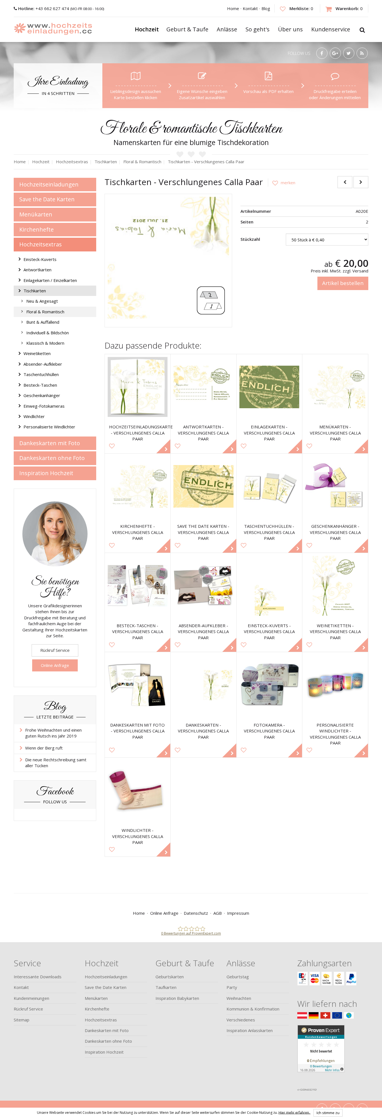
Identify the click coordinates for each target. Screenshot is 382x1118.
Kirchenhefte (36, 229)
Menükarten (35, 214)
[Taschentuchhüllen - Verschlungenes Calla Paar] (269, 486)
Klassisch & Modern (45, 343)
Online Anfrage (55, 665)
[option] (168, 258)
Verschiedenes (241, 1020)
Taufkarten (165, 987)
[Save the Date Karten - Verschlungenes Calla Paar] (203, 486)
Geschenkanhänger (41, 395)
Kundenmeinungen (31, 998)
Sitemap (21, 1020)
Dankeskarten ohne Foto (52, 458)
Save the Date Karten (47, 199)
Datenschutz (196, 913)
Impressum (238, 913)
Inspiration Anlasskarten (250, 1030)
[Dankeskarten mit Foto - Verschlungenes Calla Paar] (138, 685)
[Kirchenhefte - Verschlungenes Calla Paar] (138, 486)
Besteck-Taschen (40, 385)
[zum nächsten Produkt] (360, 182)
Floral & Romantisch (45, 311)
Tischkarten (34, 290)
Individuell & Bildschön (47, 332)
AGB (217, 913)
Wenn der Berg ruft (44, 748)
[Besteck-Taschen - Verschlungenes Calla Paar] (138, 586)
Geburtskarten (169, 976)
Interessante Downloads (38, 976)
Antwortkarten (37, 269)
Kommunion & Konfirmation (253, 1009)
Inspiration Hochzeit (46, 473)
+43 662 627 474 (44, 8)
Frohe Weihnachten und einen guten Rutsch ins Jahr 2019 (53, 733)
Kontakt (250, 8)
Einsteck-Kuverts (39, 259)
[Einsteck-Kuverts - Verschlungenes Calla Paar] (269, 586)
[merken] (281, 182)
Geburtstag (238, 976)
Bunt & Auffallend (42, 322)
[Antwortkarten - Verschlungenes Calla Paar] (203, 387)
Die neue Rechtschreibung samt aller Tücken (55, 762)
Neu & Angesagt (42, 301)
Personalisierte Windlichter (49, 427)
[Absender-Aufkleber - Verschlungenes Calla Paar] (203, 586)
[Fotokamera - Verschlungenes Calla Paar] (269, 685)
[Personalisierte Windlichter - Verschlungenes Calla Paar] (335, 685)
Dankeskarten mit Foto (49, 443)
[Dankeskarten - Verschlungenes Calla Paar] (203, 685)
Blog (265, 8)
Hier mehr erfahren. (295, 1112)
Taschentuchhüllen (41, 374)
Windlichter (34, 416)
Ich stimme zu (328, 1112)
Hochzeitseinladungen (49, 184)
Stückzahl (250, 239)
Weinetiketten (37, 353)
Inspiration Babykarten (177, 998)
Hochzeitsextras (40, 244)
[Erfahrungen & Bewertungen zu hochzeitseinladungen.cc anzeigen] (321, 1055)
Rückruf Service (55, 650)
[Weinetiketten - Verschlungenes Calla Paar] (335, 586)
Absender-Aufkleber (42, 364)
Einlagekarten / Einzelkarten (50, 280)
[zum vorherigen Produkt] (345, 182)
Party (232, 987)
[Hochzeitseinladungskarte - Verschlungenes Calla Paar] (138, 387)
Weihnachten (239, 998)
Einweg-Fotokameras (44, 406)
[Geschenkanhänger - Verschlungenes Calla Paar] (335, 486)
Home (233, 8)
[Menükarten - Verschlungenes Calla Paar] (335, 387)
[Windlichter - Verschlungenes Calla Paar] (138, 790)
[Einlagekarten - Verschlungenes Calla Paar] (269, 387)
